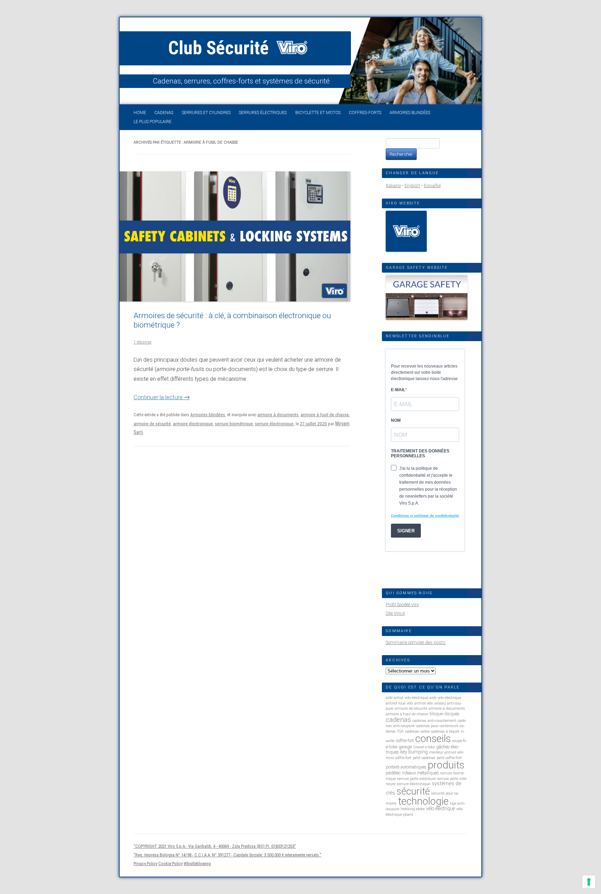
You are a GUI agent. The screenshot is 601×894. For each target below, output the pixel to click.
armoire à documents (277, 414)
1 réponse (142, 342)
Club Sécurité (220, 48)
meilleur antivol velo (446, 752)
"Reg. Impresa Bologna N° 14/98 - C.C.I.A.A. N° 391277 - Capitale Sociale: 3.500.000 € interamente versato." (227, 854)
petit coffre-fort (449, 758)
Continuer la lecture (162, 397)
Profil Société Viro (402, 604)
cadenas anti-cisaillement (434, 720)
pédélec (393, 772)
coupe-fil (459, 741)
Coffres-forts (365, 112)
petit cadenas (424, 758)
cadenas (398, 720)
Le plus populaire (152, 121)
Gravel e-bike (424, 747)
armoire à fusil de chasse (324, 414)
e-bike (391, 746)
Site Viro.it (395, 613)
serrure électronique (274, 423)
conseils (433, 738)
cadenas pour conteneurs (437, 726)
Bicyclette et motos (317, 112)
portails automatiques (406, 767)
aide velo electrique (445, 697)
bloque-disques (444, 713)
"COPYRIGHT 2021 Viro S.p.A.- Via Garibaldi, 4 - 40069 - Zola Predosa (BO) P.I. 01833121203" (215, 846)
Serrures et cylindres (206, 112)
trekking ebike (413, 809)
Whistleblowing (197, 863)
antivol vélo (423, 703)
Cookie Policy (170, 863)
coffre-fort (405, 740)
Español (432, 185)
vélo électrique (440, 808)
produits (446, 765)
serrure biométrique (234, 423)
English (412, 185)
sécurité (413, 791)
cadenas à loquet (445, 731)
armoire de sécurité (152, 423)
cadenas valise (417, 731)
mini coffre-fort (398, 758)
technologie (423, 801)
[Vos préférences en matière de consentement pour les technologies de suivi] (588, 881)
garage (405, 746)
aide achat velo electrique (407, 697)
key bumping (414, 752)
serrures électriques (263, 112)
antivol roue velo (399, 703)
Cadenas (163, 112)
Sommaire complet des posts (416, 642)
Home (140, 112)
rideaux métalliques (420, 772)
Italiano (393, 185)
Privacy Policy (145, 863)
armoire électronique (193, 423)
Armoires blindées (410, 112)
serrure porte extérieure (416, 778)
